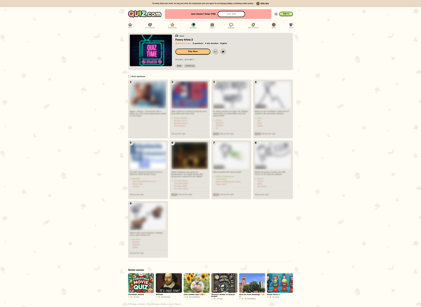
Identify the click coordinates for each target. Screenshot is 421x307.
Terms (149, 304)
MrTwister (165, 297)
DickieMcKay (194, 297)
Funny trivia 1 (273, 294)
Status (163, 304)
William (159, 294)
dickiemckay (190, 66)
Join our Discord (175, 304)
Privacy (156, 304)
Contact (142, 304)
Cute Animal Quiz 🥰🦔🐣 (195, 294)
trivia (179, 66)
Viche (136, 297)
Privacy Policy (226, 3)
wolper (181, 36)
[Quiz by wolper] (176, 36)
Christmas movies (136, 294)
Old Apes (133, 304)
